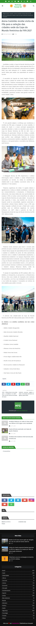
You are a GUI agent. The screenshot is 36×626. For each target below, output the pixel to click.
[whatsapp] (24, 1)
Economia (18, 585)
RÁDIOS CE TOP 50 (6, 521)
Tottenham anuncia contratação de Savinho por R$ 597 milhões (21, 558)
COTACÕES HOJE (22, 521)
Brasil (18, 570)
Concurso (18, 580)
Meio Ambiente (18, 598)
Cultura (18, 583)
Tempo (3, 523)
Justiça (18, 595)
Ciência (18, 578)
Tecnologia (18, 613)
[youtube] (18, 1)
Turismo (18, 615)
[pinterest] (15, 1)
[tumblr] (21, 1)
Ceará (18, 573)
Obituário (18, 603)
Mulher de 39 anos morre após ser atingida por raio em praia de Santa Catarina (21, 540)
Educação (18, 588)
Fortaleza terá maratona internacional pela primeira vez (21, 437)
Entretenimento (18, 590)
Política (18, 605)
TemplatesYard (15, 623)
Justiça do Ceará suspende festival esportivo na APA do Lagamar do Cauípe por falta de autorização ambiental (21, 549)
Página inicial (6, 13)
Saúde (18, 608)
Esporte (11, 13)
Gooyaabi (30, 623)
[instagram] (12, 1)
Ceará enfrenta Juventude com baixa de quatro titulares (20, 430)
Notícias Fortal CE (7, 34)
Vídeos (18, 618)
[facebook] (6, 1)
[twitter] (9, 1)
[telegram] (27, 1)
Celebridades (18, 575)
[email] (30, 1)
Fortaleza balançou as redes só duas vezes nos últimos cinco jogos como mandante (21, 422)
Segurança (18, 610)
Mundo (18, 600)
